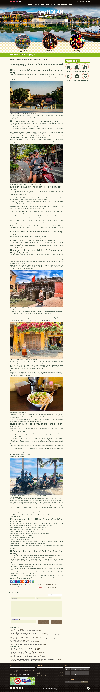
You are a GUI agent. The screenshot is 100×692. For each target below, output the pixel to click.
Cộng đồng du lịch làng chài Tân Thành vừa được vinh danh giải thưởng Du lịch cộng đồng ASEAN (33, 659)
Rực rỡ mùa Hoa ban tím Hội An (18, 657)
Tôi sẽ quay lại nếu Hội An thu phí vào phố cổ (21, 651)
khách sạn (67, 674)
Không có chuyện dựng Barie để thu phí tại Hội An (22, 649)
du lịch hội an (73, 669)
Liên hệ (70, 4)
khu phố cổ (86, 669)
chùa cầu (80, 671)
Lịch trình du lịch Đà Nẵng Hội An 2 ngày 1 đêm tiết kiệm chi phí (26, 644)
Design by (51, 689)
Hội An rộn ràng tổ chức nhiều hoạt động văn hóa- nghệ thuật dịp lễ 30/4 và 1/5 (29, 643)
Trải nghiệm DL (85, 71)
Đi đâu (68, 80)
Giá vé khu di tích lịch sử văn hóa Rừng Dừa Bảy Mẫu (23, 630)
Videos (42, 4)
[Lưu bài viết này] (33, 581)
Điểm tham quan (77, 71)
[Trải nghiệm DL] (85, 68)
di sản (80, 674)
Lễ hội (68, 71)
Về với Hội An (14, 629)
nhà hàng (74, 674)
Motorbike (12, 445)
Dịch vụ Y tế (77, 80)
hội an (67, 669)
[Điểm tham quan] (77, 68)
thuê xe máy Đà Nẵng (29, 445)
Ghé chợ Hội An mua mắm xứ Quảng (19, 632)
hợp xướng (86, 671)
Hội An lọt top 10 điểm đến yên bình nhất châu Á (22, 641)
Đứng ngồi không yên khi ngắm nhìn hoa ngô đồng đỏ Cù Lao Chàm (26, 633)
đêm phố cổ (74, 671)
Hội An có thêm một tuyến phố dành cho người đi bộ (23, 637)
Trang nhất (31, 4)
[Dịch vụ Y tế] (77, 77)
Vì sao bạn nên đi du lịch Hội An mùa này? (21, 653)
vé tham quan (80, 669)
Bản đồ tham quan (51, 4)
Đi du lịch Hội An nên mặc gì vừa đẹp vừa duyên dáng (23, 648)
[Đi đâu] (68, 77)
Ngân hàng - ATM (85, 80)
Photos (37, 4)
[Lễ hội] (69, 68)
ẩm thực (86, 674)
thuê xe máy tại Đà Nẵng (15, 126)
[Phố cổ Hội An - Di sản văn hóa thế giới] (50, 13)
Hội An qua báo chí (62, 4)
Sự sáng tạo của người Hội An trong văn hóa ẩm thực (23, 655)
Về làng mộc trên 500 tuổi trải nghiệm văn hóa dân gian (24, 660)
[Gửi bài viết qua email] (28, 581)
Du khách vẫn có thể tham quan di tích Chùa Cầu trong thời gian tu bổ (27, 656)
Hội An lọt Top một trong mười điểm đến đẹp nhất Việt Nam (25, 652)
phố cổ (67, 671)
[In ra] (30, 581)
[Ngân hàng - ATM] (85, 77)
